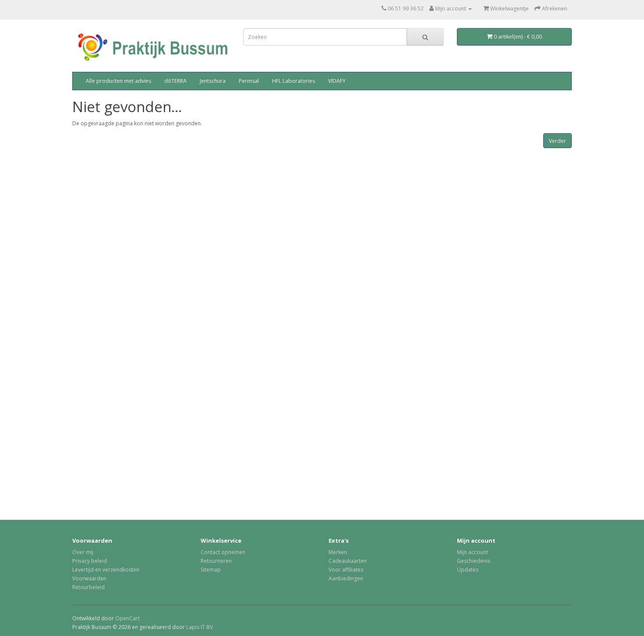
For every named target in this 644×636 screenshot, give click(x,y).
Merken (338, 552)
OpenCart (127, 618)
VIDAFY (337, 81)
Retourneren (216, 561)
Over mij (82, 552)
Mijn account (472, 552)
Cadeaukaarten (348, 561)
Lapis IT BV (199, 627)
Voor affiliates (346, 569)
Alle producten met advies (118, 81)
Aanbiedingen (346, 578)
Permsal (249, 81)
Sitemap (211, 569)
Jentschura (213, 81)
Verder (557, 141)
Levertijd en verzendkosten (105, 569)
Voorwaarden (89, 578)
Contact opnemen (223, 552)
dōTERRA (175, 81)
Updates (467, 569)
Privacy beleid (89, 561)
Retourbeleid (88, 587)
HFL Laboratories (293, 81)
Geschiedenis (473, 561)
